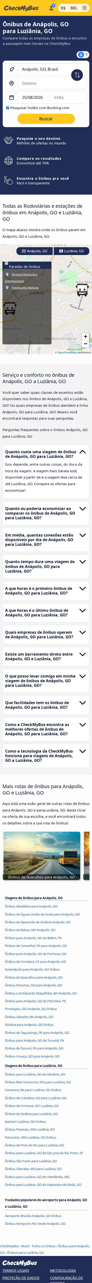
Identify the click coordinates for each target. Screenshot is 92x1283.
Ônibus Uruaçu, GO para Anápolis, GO (32, 1056)
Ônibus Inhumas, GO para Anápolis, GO (33, 985)
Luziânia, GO (73, 251)
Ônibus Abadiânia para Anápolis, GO (31, 906)
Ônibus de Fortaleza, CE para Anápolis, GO (35, 961)
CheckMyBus (9, 1246)
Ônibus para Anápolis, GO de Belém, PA (33, 938)
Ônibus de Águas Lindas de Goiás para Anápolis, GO (42, 914)
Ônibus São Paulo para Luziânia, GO (31, 1161)
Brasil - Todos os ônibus (38, 1246)
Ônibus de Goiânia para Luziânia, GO (31, 1114)
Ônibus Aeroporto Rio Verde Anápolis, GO (35, 1223)
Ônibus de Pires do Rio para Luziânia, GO (34, 1145)
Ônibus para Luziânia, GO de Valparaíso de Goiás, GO (43, 1184)
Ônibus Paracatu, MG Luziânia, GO (30, 1129)
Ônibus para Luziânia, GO (25, 1252)
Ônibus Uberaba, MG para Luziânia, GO (33, 1169)
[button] (82, 290)
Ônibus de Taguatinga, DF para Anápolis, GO (37, 1032)
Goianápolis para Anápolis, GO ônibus (32, 969)
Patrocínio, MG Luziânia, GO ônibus (30, 1137)
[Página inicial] (23, 8)
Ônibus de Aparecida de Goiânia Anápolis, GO (38, 922)
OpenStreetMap (67, 352)
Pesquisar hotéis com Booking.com (39, 107)
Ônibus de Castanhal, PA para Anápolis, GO (36, 945)
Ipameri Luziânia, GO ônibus (25, 1121)
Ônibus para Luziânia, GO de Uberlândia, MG (37, 1177)
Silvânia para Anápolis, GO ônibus (29, 1024)
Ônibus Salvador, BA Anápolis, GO (29, 1017)
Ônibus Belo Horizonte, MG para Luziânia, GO (38, 1082)
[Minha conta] (51, 7)
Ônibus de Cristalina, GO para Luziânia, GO (35, 1098)
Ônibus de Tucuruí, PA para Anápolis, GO (34, 1048)
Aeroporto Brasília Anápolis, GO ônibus (33, 1216)
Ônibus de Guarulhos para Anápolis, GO (34, 977)
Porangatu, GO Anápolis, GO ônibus (31, 1009)
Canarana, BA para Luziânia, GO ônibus (33, 1090)
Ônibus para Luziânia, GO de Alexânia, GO (35, 1074)
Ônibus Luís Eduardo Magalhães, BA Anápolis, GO (41, 993)
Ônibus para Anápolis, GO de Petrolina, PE (35, 1001)
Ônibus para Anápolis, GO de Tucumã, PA (34, 1040)
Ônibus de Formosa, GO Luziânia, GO (32, 1106)
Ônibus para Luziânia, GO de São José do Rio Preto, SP (44, 1153)
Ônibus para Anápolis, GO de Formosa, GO (35, 954)
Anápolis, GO (36, 251)
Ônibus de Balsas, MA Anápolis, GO (30, 930)
